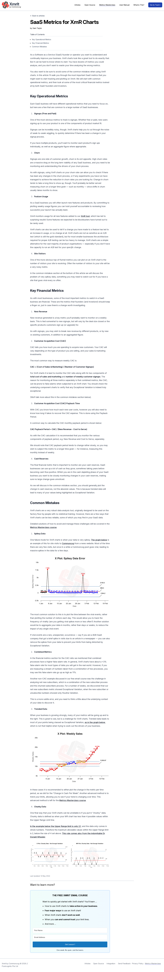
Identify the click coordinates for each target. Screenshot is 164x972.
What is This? (138, 5)
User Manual (124, 5)
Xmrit (4, 963)
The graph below (99, 540)
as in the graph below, (95, 722)
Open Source (89, 5)
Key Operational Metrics (41, 39)
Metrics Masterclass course (43, 527)
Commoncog (68, 543)
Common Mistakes (39, 46)
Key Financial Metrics (40, 43)
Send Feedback (124, 963)
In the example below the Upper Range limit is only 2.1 (55, 826)
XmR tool (85, 216)
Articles (77, 5)
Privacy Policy (137, 963)
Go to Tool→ (155, 5)
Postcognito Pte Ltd (10, 966)
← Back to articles (37, 16)
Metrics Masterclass (107, 5)
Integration (111, 963)
